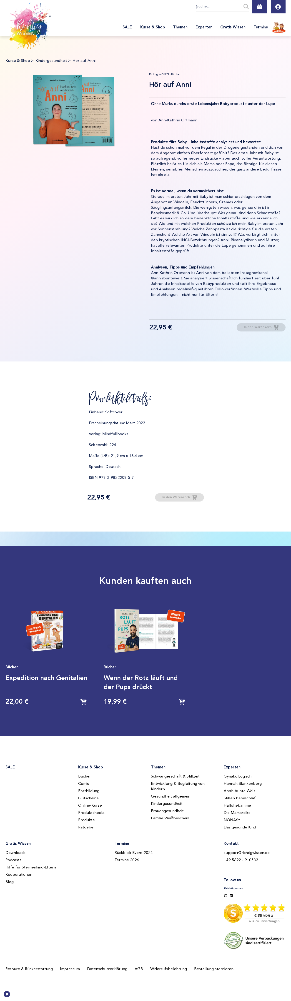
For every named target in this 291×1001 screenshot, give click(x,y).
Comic (83, 784)
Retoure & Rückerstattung (29, 969)
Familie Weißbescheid (170, 818)
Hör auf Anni (84, 61)
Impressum (70, 969)
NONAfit (232, 820)
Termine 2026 (127, 860)
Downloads (15, 853)
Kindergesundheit (51, 61)
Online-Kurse (90, 806)
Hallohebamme (237, 806)
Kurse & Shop (17, 61)
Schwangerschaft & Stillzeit (175, 776)
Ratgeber (86, 827)
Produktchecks (91, 813)
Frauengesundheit (167, 811)
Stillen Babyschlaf (240, 798)
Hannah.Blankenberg (243, 784)
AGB (139, 969)
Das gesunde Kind (240, 827)
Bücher (84, 776)
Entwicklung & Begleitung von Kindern (178, 786)
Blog (9, 882)
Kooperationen (18, 875)
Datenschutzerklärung (107, 969)
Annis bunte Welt (239, 791)
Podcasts (13, 860)
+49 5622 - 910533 (241, 860)
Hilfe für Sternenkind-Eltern (30, 867)
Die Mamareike (237, 813)
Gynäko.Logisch (237, 776)
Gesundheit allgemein (170, 796)
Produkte (86, 820)
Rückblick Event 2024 (134, 853)
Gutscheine (88, 798)
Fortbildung (88, 791)
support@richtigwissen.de (247, 853)
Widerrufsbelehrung (168, 969)
